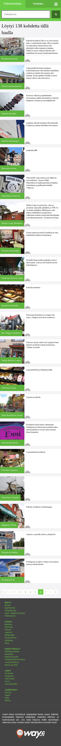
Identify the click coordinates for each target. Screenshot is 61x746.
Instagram (9, 676)
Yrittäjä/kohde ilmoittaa (15, 659)
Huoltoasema (10, 638)
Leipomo (8, 632)
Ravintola (9, 627)
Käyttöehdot (10, 608)
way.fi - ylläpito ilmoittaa (15, 613)
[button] (56, 4)
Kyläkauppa (9, 635)
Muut (7, 643)
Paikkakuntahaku (12, 651)
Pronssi (8, 692)
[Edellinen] (10, 592)
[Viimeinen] (55, 592)
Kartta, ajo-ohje (11, 665)
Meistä (8, 605)
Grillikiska (9, 640)
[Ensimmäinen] (5, 592)
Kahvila (8, 630)
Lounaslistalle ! (11, 684)
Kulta (7, 698)
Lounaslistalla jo (12, 662)
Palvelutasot (10, 616)
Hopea (7, 695)
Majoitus (8, 624)
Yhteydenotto (10, 610)
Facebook (9, 673)
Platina (8, 700)
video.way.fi (10, 679)
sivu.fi (7, 681)
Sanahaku (9, 654)
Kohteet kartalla (11, 657)
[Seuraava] (50, 592)
